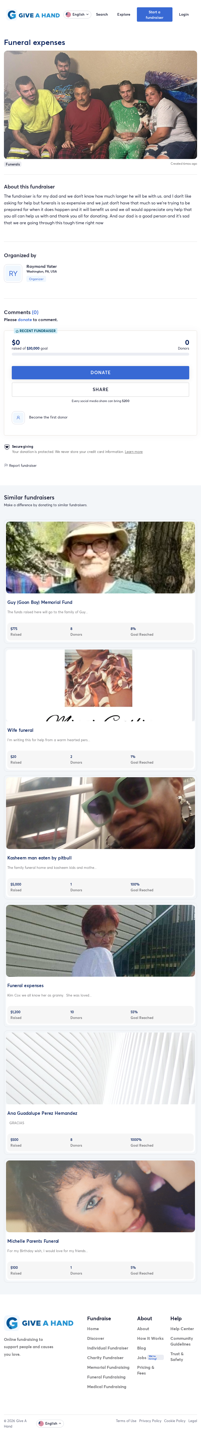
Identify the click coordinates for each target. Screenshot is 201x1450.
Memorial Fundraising (108, 1367)
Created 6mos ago (184, 164)
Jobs (141, 1357)
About (143, 1328)
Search (102, 14)
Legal (192, 1420)
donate (25, 319)
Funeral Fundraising (106, 1377)
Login (184, 14)
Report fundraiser (22, 465)
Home (93, 1328)
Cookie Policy (175, 1420)
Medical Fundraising (106, 1386)
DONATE (101, 372)
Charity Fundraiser (105, 1357)
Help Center (182, 1328)
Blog (141, 1348)
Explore (123, 14)
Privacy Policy (150, 1420)
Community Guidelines (181, 1341)
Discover (95, 1338)
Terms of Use (126, 1420)
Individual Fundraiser (107, 1348)
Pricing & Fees (145, 1370)
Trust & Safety (177, 1356)
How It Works (150, 1338)
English (78, 14)
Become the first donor (48, 417)
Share (101, 389)
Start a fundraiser (154, 14)
